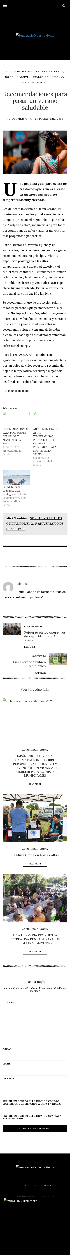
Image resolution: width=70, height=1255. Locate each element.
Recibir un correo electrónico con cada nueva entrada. (32, 1117)
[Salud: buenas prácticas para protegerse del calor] (16, 477)
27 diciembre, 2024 (49, 118)
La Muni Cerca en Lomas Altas (35, 855)
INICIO (23, 1185)
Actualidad (42, 1185)
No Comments (17, 118)
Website (8, 1078)
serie (25, 82)
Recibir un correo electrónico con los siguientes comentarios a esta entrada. (32, 1102)
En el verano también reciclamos (29, 664)
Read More (35, 784)
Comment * (10, 1002)
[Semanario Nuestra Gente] (35, 35)
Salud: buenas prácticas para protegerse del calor (15, 490)
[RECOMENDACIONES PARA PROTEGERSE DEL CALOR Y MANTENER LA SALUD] (16, 419)
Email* (7, 1064)
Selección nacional (48, 77)
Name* (7, 1049)
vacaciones (40, 82)
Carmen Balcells (49, 71)
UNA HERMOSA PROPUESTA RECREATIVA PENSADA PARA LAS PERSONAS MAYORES (35, 939)
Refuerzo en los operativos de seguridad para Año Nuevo (45, 636)
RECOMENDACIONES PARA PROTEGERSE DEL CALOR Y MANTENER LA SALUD (15, 436)
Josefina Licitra (18, 77)
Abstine (23, 584)
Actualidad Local (20, 71)
